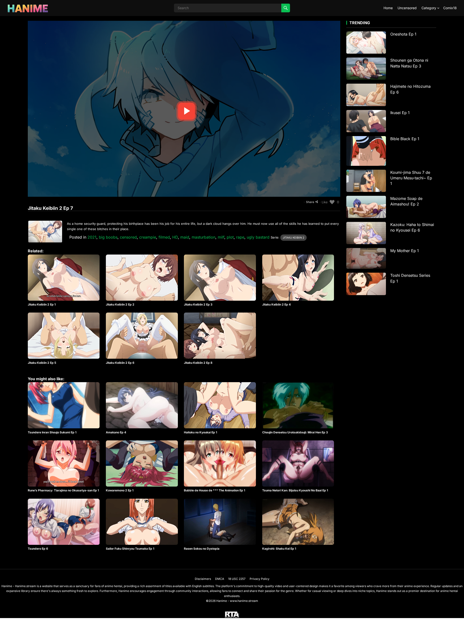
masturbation (203, 237)
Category (428, 8)
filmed (164, 237)
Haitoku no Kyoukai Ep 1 (200, 432)
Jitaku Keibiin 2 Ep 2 (120, 304)
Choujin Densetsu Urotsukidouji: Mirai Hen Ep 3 (295, 432)
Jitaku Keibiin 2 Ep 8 (198, 363)
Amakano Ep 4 (116, 432)
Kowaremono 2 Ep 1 (119, 490)
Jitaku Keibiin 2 (293, 237)
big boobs (108, 237)
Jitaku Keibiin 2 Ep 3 (198, 304)
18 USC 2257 (237, 579)
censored (128, 237)
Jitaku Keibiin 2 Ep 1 (42, 304)
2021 (91, 237)
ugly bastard (258, 237)
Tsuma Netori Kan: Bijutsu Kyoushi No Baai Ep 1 (295, 490)
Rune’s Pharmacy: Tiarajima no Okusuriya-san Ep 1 (63, 490)
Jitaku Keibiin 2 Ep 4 (276, 304)
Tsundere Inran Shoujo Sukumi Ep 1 (52, 432)
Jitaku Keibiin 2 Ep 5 (42, 363)
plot (230, 237)
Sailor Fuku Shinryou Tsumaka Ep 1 (130, 548)
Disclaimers (203, 579)
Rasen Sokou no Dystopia (201, 548)
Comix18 (450, 8)
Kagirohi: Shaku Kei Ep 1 (279, 548)
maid (184, 237)
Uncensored (407, 8)
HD (175, 237)
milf (221, 237)
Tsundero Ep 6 (38, 548)
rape (240, 237)
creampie (147, 237)
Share (310, 202)
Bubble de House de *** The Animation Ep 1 (214, 490)
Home (388, 8)
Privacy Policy (259, 579)
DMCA (219, 579)
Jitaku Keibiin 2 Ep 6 (120, 363)
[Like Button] (332, 202)
